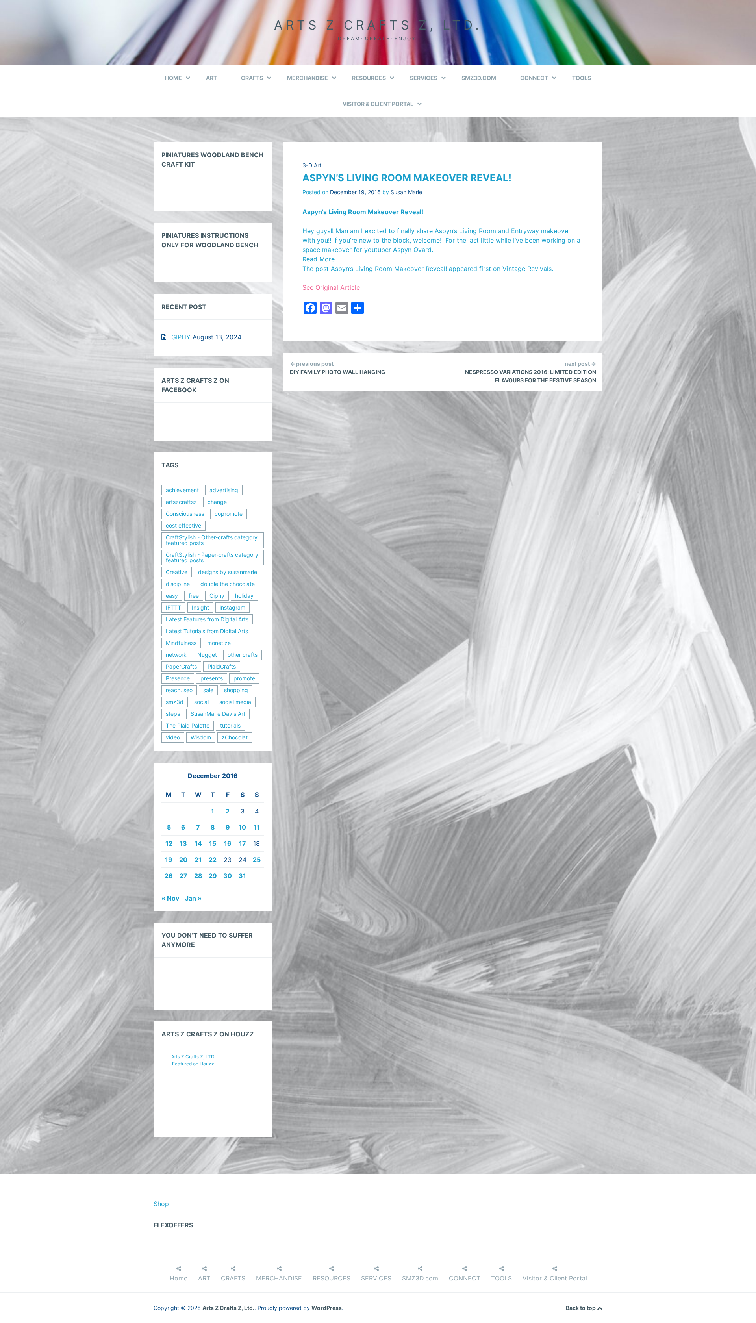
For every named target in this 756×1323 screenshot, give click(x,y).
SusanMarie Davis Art (218, 713)
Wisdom (201, 737)
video (173, 737)
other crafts (243, 654)
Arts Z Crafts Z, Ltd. (378, 25)
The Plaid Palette (187, 725)
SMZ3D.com (478, 77)
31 (242, 876)
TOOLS (581, 77)
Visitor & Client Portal (378, 103)
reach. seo (179, 690)
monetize (219, 642)
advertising (223, 490)
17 (242, 843)
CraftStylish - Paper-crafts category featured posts (212, 557)
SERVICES (423, 77)
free (194, 595)
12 (168, 843)
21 (198, 859)
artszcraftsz (181, 501)
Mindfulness (181, 642)
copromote (229, 513)
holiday (244, 595)
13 (183, 843)
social (201, 702)
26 (169, 876)
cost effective (183, 525)
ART (211, 77)
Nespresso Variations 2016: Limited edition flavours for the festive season (530, 372)
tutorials (230, 725)
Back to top (581, 1307)
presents (211, 678)
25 (257, 859)
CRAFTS (252, 77)
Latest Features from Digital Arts (207, 619)
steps (173, 713)
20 (183, 859)
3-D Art (311, 165)
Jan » (193, 898)
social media (235, 702)
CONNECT (534, 77)
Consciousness (185, 513)
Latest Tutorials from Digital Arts (207, 631)
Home (173, 77)
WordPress (326, 1307)
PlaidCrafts (222, 666)
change (217, 501)
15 (212, 843)
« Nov (170, 898)
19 (168, 859)
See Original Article (331, 287)
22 (213, 859)
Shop (161, 1204)
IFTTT (173, 607)
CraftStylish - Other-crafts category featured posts (212, 540)
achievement (182, 490)
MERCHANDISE (307, 77)
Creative (176, 572)
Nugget (207, 654)
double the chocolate (227, 583)
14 (198, 843)
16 (228, 843)
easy (172, 595)
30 (227, 876)
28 (198, 876)
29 (213, 876)
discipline (178, 583)
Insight (200, 607)
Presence (178, 678)
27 (183, 876)
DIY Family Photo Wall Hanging (337, 367)
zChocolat (235, 737)
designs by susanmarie (227, 572)
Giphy (216, 595)
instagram (232, 607)
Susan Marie (406, 192)
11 (257, 827)
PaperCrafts (181, 666)
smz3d (174, 702)
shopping (236, 690)
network (176, 654)
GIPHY (181, 337)
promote (244, 678)
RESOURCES (369, 77)
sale (208, 690)
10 (242, 827)
